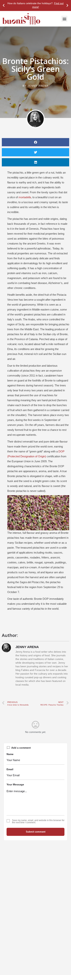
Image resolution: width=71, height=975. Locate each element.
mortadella (25, 197)
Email (10, 769)
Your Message (15, 784)
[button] (3, 5)
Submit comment (35, 831)
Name (10, 754)
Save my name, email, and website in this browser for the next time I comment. (38, 821)
